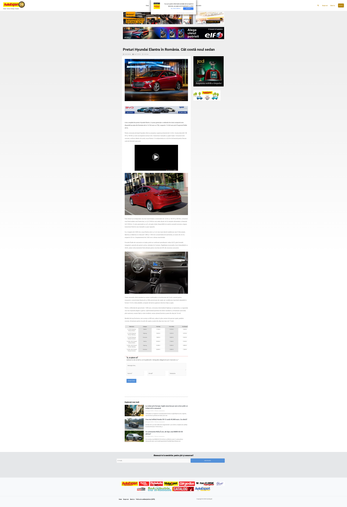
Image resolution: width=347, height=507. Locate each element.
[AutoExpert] (130, 484)
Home (120, 499)
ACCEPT (188, 8)
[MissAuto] (141, 489)
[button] (318, 5)
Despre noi (126, 499)
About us (132, 499)
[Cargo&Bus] (187, 484)
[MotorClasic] (205, 484)
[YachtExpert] (220, 484)
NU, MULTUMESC (176, 8)
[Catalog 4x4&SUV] (183, 489)
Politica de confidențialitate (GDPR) (145, 499)
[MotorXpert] (171, 484)
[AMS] (144, 484)
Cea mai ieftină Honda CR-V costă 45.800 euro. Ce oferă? (166, 419)
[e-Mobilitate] (159, 489)
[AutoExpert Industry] (202, 489)
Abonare (207, 460)
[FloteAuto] (156, 484)
